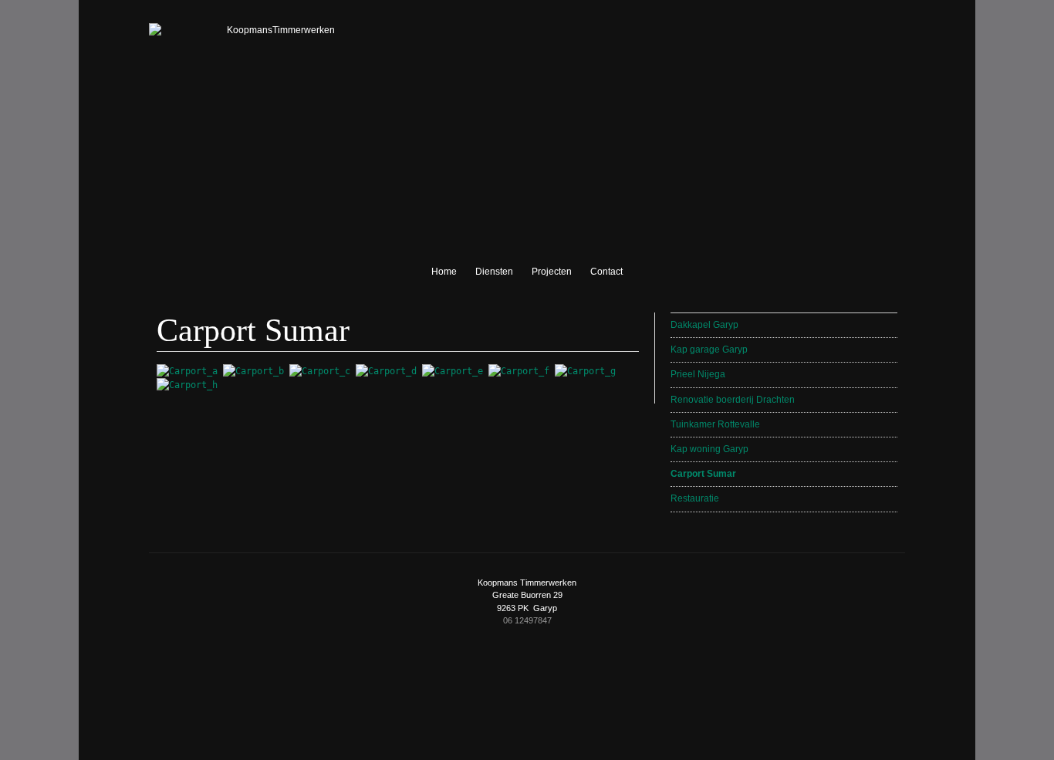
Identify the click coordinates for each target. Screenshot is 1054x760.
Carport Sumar (703, 473)
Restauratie (695, 498)
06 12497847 (527, 620)
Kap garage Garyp (709, 349)
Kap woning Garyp (709, 449)
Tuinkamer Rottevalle (715, 424)
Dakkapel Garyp (704, 324)
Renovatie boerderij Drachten (733, 399)
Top (523, 683)
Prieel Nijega (698, 374)
